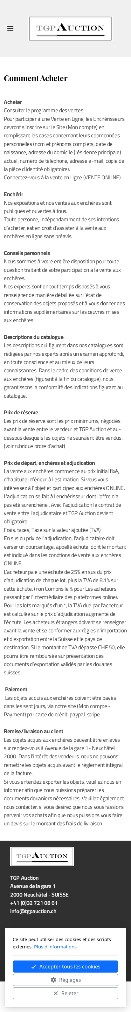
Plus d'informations (55, 946)
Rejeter (70, 993)
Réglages (70, 979)
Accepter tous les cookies (69, 966)
